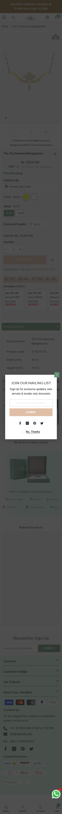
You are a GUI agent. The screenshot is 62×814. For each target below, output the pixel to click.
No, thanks (33, 431)
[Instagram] (27, 423)
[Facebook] (20, 423)
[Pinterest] (34, 423)
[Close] (56, 374)
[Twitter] (41, 423)
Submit (31, 412)
